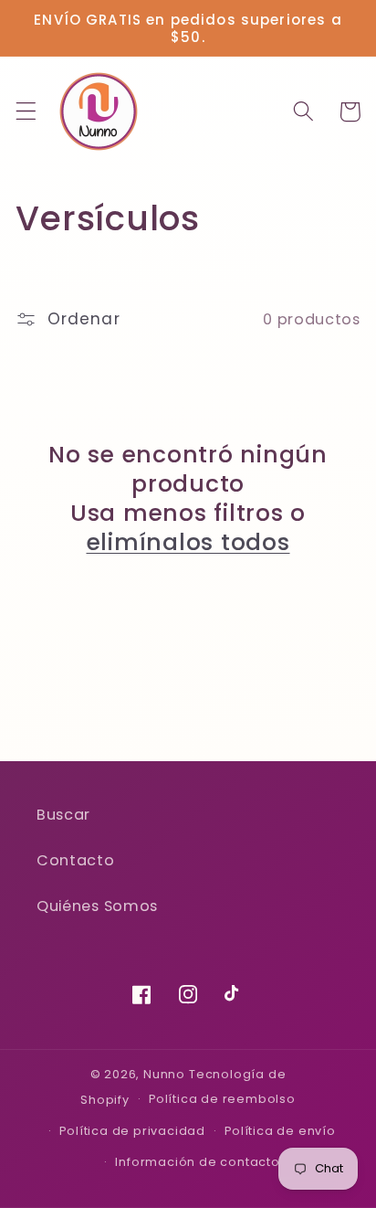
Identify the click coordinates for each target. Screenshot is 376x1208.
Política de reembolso (222, 1099)
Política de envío (280, 1131)
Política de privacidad (132, 1131)
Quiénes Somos (97, 906)
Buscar (63, 814)
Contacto (76, 860)
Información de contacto (197, 1162)
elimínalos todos (188, 542)
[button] (26, 112)
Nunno (164, 1074)
